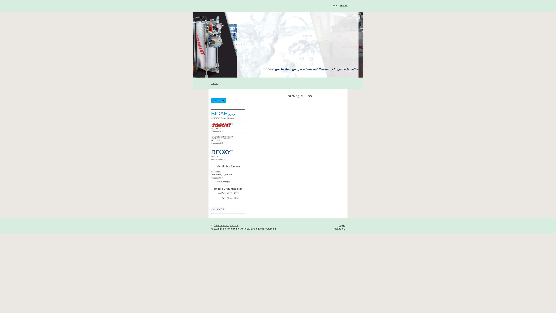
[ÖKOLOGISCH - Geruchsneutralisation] (222, 151)
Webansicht (338, 229)
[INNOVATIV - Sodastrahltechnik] (224, 114)
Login (342, 225)
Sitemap (234, 225)
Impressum (270, 229)
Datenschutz (219, 101)
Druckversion (221, 225)
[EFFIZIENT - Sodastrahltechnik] (222, 125)
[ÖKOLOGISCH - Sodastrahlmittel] (222, 137)
